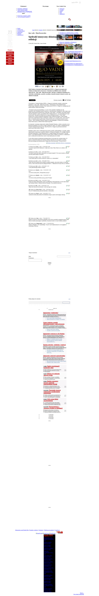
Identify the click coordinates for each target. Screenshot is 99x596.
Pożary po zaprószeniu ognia (66, 43)
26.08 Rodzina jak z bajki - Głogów (45, 14)
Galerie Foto (20, 29)
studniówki (62, 14)
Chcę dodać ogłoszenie (78, 594)
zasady (69, 252)
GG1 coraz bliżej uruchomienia (51, 399)
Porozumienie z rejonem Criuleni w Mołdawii (53, 407)
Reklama (19, 33)
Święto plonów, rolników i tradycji (54, 345)
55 (65, 370)
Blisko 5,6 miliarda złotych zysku (52, 374)
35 (65, 387)
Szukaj (18, 28)
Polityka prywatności (49, 530)
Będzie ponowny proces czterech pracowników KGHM (51, 382)
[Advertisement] (49, 207)
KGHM (10, 61)
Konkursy (41, 530)
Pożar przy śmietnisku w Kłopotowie (68, 42)
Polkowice (10, 52)
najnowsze (62, 8)
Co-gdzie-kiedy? (21, 31)
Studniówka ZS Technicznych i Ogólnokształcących (71, 64)
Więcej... (82, 593)
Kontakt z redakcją (33, 530)
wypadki (61, 10)
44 (65, 378)
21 (65, 411)
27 (65, 395)
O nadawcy (57, 530)
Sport (10, 63)
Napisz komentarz (52, 143)
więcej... (52, 16)
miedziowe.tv (20, 34)
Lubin (10, 55)
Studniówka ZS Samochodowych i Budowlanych (71, 63)
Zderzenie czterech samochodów (54, 356)
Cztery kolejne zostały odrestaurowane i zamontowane (24, 10)
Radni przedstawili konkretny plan (52, 367)
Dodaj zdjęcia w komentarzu (64, 143)
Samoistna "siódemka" (22, 8)
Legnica (10, 58)
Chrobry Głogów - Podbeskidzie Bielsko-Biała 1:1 (71, 51)
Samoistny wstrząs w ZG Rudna (24, 12)
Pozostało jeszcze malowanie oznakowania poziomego (52, 391)
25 (65, 403)
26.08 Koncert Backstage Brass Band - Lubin (45, 15)
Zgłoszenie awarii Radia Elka (22, 530)
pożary (61, 11)
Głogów (10, 50)
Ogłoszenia (19, 32)
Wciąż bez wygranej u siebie (24, 15)
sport (61, 12)
